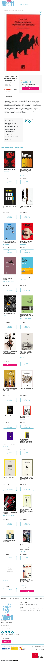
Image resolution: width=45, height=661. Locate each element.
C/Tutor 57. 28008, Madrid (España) (8, 622)
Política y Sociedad (9, 10)
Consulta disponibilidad (10, 182)
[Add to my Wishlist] (40, 13)
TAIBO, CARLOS (7, 171)
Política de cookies (26, 598)
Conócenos (3, 598)
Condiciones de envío (39, 598)
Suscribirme (6, 641)
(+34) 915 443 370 (5, 625)
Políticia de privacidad (14, 598)
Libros (5, 10)
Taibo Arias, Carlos (24, 174)
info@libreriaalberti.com (5, 628)
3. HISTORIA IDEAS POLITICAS (18, 10)
